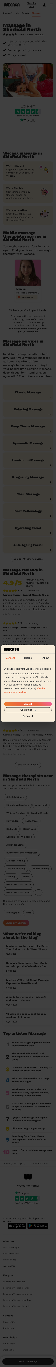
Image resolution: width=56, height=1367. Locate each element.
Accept (28, 704)
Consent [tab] (10, 657)
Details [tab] (28, 657)
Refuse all (28, 716)
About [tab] (45, 657)
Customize (26, 709)
